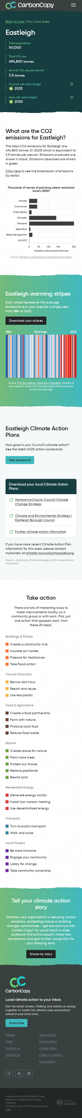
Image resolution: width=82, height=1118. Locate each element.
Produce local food (24, 726)
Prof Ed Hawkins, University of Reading (39, 383)
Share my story (41, 954)
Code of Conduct (50, 1055)
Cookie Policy (48, 1048)
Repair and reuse (23, 689)
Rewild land (19, 777)
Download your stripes (26, 321)
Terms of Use (47, 1035)
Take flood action (23, 664)
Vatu (8, 1109)
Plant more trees (22, 757)
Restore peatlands (24, 770)
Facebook (19, 1073)
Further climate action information (40, 532)
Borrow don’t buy (23, 682)
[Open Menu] (73, 5)
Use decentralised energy (29, 808)
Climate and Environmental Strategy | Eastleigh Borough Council (43, 518)
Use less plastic (21, 695)
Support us (13, 1055)
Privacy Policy (48, 1041)
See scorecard (20, 460)
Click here (13, 171)
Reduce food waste (24, 733)
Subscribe (16, 1023)
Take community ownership (30, 870)
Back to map (15, 21)
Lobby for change (23, 864)
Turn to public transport (28, 826)
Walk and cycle (21, 833)
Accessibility (47, 1061)
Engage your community (28, 857)
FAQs (9, 1041)
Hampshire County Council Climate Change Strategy (41, 502)
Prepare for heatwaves (27, 657)
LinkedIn (29, 1073)
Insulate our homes (24, 651)
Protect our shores (24, 764)
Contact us (13, 1048)
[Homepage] (30, 5)
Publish (10, 1035)
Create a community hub (29, 644)
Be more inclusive (23, 850)
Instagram (9, 1073)
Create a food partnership (30, 713)
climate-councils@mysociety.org (50, 553)
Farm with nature (23, 720)
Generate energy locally (28, 795)
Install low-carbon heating (30, 802)
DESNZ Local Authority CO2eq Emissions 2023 (45, 257)
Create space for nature (28, 751)
